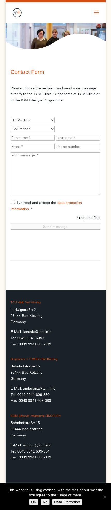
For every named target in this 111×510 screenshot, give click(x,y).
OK (33, 502)
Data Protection (67, 502)
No (45, 502)
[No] (104, 496)
